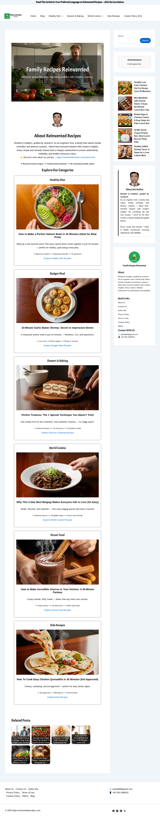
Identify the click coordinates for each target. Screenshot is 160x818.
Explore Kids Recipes (58, 697)
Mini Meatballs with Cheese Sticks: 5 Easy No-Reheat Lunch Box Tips (141, 104)
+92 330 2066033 (120, 792)
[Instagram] (117, 811)
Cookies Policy (124, 322)
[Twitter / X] (125, 811)
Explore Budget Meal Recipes (57, 345)
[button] (61, 16)
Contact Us (122, 307)
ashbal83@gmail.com (129, 334)
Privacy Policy (123, 314)
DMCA (120, 326)
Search (121, 36)
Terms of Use (123, 318)
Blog (32, 796)
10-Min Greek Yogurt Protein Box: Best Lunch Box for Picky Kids (142, 136)
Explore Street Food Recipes (57, 610)
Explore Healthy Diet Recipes (57, 258)
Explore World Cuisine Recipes (57, 520)
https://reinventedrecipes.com (26, 810)
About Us (121, 303)
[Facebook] (113, 811)
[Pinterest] (121, 811)
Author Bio (122, 310)
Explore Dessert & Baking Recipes (57, 433)
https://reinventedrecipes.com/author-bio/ (76, 157)
